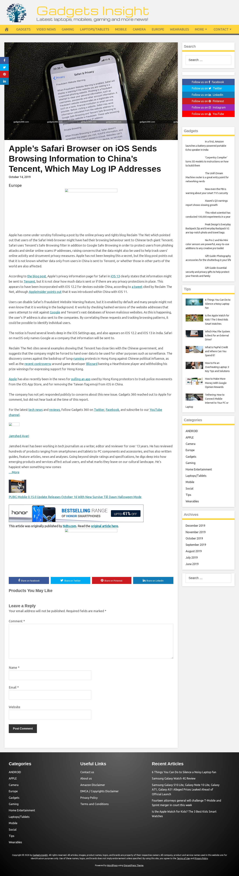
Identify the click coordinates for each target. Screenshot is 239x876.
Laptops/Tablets (94, 29)
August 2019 (194, 551)
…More (14, 472)
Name (14, 667)
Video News (46, 29)
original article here (104, 526)
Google (55, 312)
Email (14, 687)
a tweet (137, 286)
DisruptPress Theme (133, 865)
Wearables (179, 29)
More (199, 29)
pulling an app (80, 379)
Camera (139, 29)
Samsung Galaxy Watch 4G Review (173, 778)
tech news (36, 409)
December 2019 (195, 525)
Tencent (29, 281)
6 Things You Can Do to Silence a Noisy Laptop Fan (184, 772)
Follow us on (208, 82)
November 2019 (196, 532)
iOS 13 (115, 276)
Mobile (121, 29)
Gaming (68, 29)
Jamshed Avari (19, 436)
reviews (54, 409)
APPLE (190, 437)
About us (86, 778)
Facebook (112, 409)
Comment (17, 621)
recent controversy (37, 363)
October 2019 (194, 538)
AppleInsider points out (45, 291)
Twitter (99, 409)
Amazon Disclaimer (92, 784)
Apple (13, 379)
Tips (188, 494)
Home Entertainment (199, 469)
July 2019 (192, 557)
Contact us (87, 772)
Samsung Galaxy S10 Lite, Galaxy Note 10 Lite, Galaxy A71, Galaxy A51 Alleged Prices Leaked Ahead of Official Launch (185, 789)
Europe (158, 29)
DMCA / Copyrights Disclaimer (99, 791)
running (78, 358)
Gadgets (23, 29)
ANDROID (192, 431)
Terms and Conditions (94, 804)
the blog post (36, 276)
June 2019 (192, 564)
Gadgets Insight (93, 10)
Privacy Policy (89, 797)
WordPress (112, 865)
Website (14, 707)
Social (189, 488)
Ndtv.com (69, 526)
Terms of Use (183, 858)
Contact (221, 29)
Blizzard (91, 363)
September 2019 (196, 544)
